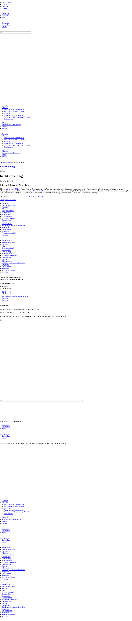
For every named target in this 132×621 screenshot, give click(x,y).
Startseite (5, 106)
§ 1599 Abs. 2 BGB (36, 191)
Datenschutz (6, 15)
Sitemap (4, 17)
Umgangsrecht (7, 229)
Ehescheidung (7, 166)
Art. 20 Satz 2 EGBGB (13, 189)
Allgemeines (6, 209)
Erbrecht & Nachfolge (9, 218)
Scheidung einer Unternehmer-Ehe (13, 226)
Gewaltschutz (6, 220)
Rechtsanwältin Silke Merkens (14, 110)
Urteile (4, 126)
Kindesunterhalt (7, 224)
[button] (2, 171)
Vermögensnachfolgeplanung (13, 115)
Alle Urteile (6, 203)
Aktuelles (5, 123)
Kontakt (4, 128)
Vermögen (5, 231)
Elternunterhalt (7, 216)
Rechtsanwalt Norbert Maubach (14, 111)
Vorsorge (5, 235)
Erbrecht (7, 113)
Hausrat (4, 222)
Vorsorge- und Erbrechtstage (11, 125)
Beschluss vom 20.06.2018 (34, 196)
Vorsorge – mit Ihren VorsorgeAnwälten (17, 117)
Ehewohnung (6, 214)
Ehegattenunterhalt (8, 211)
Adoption (5, 207)
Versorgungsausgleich (9, 233)
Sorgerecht (5, 227)
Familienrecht (8, 119)
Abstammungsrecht (8, 205)
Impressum (5, 14)
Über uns (5, 108)
